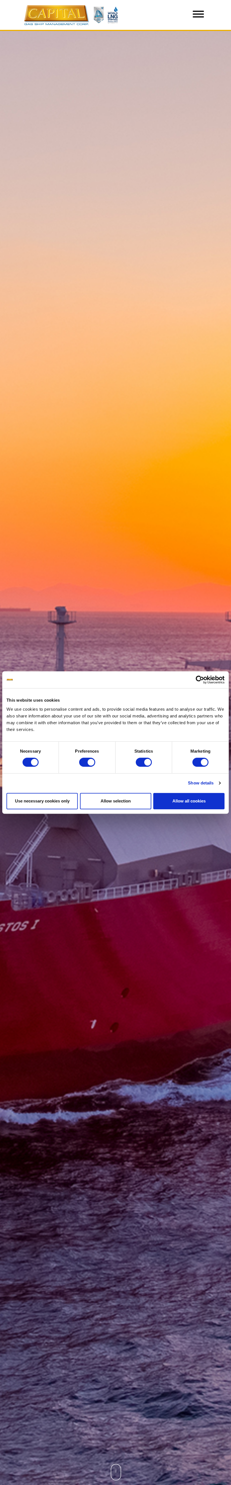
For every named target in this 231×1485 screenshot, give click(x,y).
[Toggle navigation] (198, 15)
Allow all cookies (189, 801)
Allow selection (116, 801)
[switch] (87, 762)
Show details (201, 783)
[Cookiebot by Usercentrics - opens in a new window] (200, 679)
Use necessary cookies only (42, 801)
